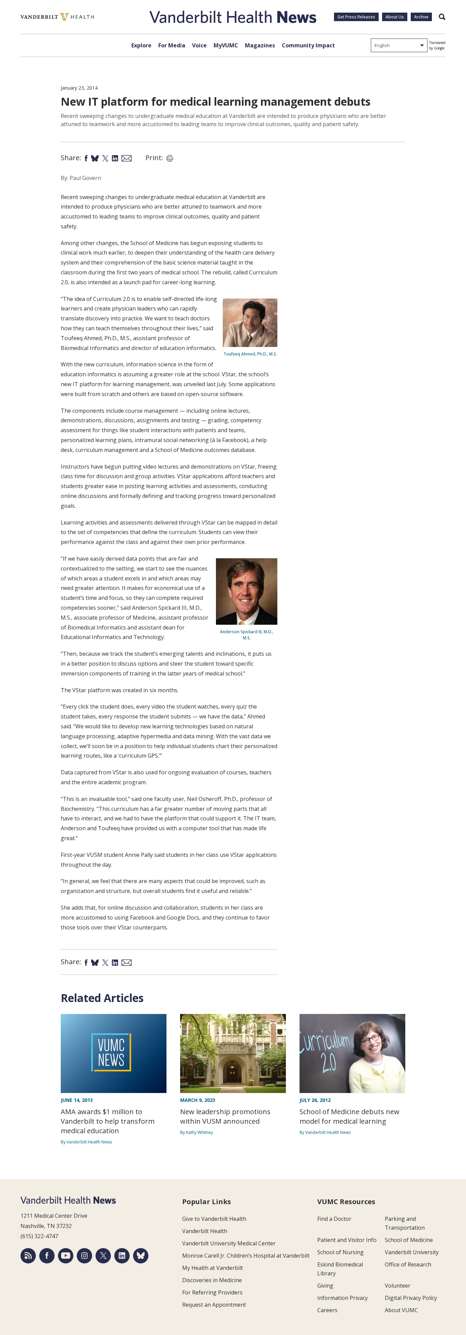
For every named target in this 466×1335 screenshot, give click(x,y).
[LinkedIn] (122, 1255)
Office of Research (408, 1264)
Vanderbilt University (412, 1252)
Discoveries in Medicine (212, 1280)
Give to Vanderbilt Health (214, 1219)
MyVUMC (226, 45)
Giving (325, 1285)
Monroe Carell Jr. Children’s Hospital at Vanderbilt (245, 1255)
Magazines (260, 45)
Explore (141, 45)
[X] (103, 1255)
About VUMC (401, 1310)
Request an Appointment (214, 1304)
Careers (327, 1310)
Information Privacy (342, 1298)
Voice (199, 45)
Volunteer (397, 1285)
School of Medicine (409, 1240)
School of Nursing (340, 1252)
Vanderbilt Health (204, 1231)
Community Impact (308, 45)
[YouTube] (65, 1255)
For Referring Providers (212, 1292)
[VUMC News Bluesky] (140, 1255)
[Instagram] (84, 1255)
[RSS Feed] (28, 1255)
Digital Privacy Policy (411, 1298)
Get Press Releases (356, 17)
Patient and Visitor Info (347, 1240)
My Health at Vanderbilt (212, 1268)
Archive (421, 17)
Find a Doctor (334, 1219)
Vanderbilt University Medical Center (229, 1243)
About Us (394, 17)
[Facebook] (47, 1255)
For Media (171, 45)
